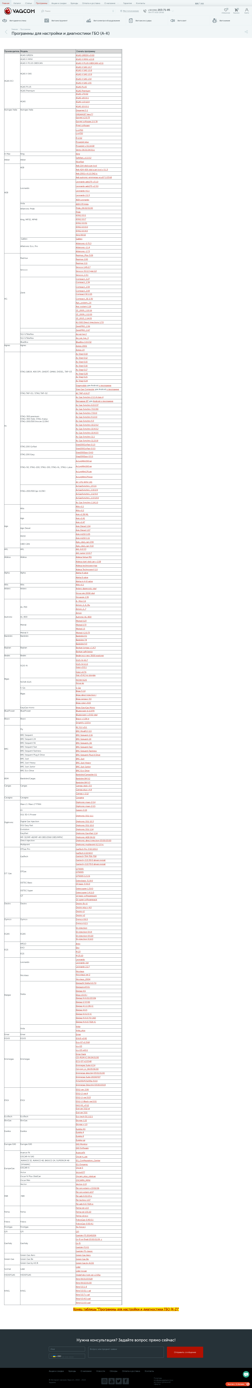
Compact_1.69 (83, 291)
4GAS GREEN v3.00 (85, 55)
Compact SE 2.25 (84, 294)
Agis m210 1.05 (83, 534)
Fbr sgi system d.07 (85, 1192)
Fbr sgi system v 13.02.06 (87, 1188)
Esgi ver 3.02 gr (83, 1108)
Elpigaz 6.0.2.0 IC (84, 1014)
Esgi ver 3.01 (81, 1112)
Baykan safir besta (84, 651)
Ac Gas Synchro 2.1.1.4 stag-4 (89, 397)
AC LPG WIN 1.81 (84, 482)
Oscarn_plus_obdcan (86, 1176)
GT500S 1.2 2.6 (83, 876)
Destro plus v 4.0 (84, 907)
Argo (78, 943)
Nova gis (80, 683)
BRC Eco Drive (83, 770)
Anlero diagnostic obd (86, 588)
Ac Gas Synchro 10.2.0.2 (87, 425)
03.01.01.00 (99, 1073)
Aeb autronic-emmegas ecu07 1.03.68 (94, 177)
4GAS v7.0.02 (82, 94)
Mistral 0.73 (81, 625)
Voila (78, 1026)
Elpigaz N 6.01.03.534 (86, 998)
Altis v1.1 (80, 506)
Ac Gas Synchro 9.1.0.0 (86, 417)
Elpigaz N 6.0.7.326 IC (86, 1022)
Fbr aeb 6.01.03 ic (84, 1196)
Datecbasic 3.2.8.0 (84, 880)
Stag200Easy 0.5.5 (84, 456)
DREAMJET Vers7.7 (84, 114)
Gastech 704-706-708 (86, 856)
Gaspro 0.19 (81, 810)
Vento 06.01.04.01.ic (85, 150)
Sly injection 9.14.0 (84, 939)
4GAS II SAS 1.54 (83, 79)
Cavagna (80, 797)
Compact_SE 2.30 (84, 298)
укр (202, 3)
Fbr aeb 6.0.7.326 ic (84, 1204)
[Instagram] (104, 1381)
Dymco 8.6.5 (82, 919)
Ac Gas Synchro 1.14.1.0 (87, 502)
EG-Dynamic (82, 1164)
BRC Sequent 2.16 (84, 735)
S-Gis (78, 688)
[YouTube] (111, 1381)
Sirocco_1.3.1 (82, 275)
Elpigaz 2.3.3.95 (83, 1002)
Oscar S (79, 1167)
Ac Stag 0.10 (82, 354)
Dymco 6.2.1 (82, 923)
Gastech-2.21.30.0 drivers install (91, 860)
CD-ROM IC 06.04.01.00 (87, 1057)
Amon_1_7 (81, 609)
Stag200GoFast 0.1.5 (85, 444)
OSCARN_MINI (83, 1180)
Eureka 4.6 (80, 1129)
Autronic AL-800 (83, 617)
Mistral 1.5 (80, 628)
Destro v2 (80, 915)
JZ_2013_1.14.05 (84, 318)
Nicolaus (80, 971)
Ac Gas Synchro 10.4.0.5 (87, 432)
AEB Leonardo (82, 199)
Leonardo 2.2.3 (83, 195)
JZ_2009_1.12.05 (84, 314)
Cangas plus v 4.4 (84, 789)
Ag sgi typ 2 (81, 334)
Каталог (17, 3)
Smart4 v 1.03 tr (83, 722)
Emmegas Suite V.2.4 (85, 1065)
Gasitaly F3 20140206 (86, 1235)
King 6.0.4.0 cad (83, 1298)
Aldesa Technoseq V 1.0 (87, 569)
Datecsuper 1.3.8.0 (84, 888)
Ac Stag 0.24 (82, 381)
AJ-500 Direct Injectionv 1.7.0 (90, 322)
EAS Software (82, 1148)
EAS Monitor (81, 1144)
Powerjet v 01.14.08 (85, 146)
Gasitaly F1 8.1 (82, 1247)
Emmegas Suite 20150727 (88, 1077)
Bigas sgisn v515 (83, 703)
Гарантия (127, 3)
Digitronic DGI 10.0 (85, 825)
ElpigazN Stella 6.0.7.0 (86, 983)
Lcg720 (79, 133)
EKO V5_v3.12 (82, 1105)
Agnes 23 (80, 350)
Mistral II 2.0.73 (83, 632)
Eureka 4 (80, 1132)
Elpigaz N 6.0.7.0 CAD (86, 1018)
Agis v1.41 (80, 518)
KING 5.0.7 (81, 219)
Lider (78, 1267)
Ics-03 (79, 1046)
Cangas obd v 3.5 (84, 785)
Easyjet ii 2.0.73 (83, 117)
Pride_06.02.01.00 (84, 208)
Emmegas (81, 1073)
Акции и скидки (58, 3)
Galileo (79, 239)
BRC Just (80, 759)
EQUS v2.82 (81, 1038)
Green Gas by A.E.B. (85, 1263)
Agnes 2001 (81, 346)
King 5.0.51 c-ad (83, 1290)
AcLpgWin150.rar (84, 461)
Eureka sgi (80, 1140)
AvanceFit (80, 1152)
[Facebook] (126, 1381)
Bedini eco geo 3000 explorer (90, 655)
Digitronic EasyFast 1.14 (87, 833)
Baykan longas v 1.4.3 (86, 647)
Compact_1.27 (83, 279)
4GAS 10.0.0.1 (82, 106)
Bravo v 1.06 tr (82, 718)
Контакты (140, 3)
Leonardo (80, 959)
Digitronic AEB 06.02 (85, 837)
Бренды (74, 3)
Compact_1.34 (83, 282)
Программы (41, 3)
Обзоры (113, 1371)
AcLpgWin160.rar (84, 466)
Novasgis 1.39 (82, 597)
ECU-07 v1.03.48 (83, 1061)
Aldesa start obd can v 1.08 (88, 561)
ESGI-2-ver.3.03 (83, 1097)
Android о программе (103, 401)
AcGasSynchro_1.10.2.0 (87, 490)
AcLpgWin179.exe (84, 477)
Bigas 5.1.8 (80, 691)
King (78, 154)
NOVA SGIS (81, 680)
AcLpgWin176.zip (84, 471)
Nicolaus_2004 (83, 979)
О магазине (109, 3)
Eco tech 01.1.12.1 (84, 1116)
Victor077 (80, 1172)
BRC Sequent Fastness (86, 751)
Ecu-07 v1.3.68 (83, 1042)
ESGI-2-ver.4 (82, 1093)
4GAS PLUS (81, 87)
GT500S (80, 869)
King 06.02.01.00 (84, 1283)
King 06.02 (81, 235)
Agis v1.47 (80, 522)
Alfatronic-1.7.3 (83, 251)
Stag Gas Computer (85, 389)
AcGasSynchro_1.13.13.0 (87, 498)
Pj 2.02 (79, 138)
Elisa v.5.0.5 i (81, 995)
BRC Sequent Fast (84, 747)
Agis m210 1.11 (83, 538)
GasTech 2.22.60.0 (84, 853)
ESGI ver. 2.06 (82, 1089)
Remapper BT (82, 401)
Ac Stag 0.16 (82, 365)
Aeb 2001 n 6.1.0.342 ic (87, 173)
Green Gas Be (82, 1259)
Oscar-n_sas (81, 1156)
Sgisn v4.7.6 (81, 672)
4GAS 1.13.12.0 (83, 102)
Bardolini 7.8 (81, 640)
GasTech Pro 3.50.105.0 (87, 849)
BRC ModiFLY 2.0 (84, 731)
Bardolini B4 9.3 (83, 782)
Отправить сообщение (185, 1352)
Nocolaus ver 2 (83, 974)
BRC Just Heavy (83, 762)
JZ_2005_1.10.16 (84, 310)
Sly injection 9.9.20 (84, 936)
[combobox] (55, 1356)
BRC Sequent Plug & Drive (88, 755)
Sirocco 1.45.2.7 (83, 267)
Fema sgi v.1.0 (82, 1208)
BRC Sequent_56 (84, 743)
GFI (77, 1231)
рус (197, 3)
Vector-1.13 (81, 1184)
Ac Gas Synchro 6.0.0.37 (87, 405)
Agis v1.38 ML (82, 514)
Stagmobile (81, 385)
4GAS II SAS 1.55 (83, 83)
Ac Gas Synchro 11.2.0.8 (87, 440)
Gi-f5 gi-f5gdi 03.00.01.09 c (89, 1239)
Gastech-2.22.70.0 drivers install (91, 864)
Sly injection (81, 928)
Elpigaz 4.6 (81, 991)
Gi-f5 (78, 1243)
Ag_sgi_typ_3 (82, 338)
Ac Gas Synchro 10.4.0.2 (87, 429)
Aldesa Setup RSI (84, 557)
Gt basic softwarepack (86, 896)
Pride (78, 212)
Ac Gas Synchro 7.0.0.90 (87, 409)
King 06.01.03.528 (84, 1279)
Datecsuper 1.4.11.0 (85, 892)
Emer (78, 1034)
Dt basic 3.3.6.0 (83, 884)
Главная (5, 3)
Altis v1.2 (80, 510)
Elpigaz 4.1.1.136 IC (84, 1006)
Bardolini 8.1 (81, 636)
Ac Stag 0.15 (82, 362)
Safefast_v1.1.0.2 (83, 158)
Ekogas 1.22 (81, 1120)
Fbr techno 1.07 (83, 1200)
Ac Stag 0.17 (81, 369)
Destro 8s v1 (82, 903)
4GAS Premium (83, 91)
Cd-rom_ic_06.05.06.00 (87, 1069)
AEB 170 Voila (82, 204)
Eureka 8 (80, 1136)
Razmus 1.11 (81, 263)
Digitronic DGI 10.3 (85, 821)
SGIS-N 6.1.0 (82, 664)
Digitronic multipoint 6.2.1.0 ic (90, 844)
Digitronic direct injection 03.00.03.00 (93, 840)
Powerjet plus (82, 142)
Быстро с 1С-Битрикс (236, 1384)
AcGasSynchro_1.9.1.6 (86, 486)
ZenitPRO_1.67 (83, 330)
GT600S (80, 872)
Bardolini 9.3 (81, 644)
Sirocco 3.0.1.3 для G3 (86, 271)
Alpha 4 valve (82, 573)
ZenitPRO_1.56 (83, 326)
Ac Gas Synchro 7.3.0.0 (86, 413)
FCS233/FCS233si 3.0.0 (87, 1081)
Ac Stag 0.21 (82, 377)
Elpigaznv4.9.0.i (83, 987)
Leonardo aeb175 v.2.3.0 (87, 186)
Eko (77, 947)
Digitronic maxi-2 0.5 (85, 806)
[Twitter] (119, 1381)
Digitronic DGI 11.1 (84, 816)
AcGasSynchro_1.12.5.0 (87, 494)
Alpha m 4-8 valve (84, 581)
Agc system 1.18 (83, 306)
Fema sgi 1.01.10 (83, 1212)
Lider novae (81, 1271)
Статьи (28, 3)
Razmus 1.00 (82, 259)
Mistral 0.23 (81, 621)
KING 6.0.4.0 (82, 231)
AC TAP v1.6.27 (83, 393)
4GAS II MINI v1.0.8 (85, 59)
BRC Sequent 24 (83, 739)
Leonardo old (82, 963)
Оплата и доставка (91, 3)
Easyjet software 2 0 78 (87, 121)
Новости (100, 1371)
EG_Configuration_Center (88, 1160)
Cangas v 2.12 (82, 793)
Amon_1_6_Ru (83, 605)
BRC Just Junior (83, 766)
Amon (79, 613)
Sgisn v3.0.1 (81, 667)
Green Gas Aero (83, 1255)
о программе (105, 385)
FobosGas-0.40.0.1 (84, 1219)
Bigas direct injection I (86, 695)
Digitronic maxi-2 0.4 (85, 802)
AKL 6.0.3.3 (81, 549)
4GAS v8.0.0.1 (82, 98)
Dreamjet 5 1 (82, 110)
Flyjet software (83, 125)
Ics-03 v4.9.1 (82, 1050)
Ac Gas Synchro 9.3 (85, 421)
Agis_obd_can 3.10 (85, 546)
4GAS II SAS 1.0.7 (84, 67)
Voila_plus (80, 1030)
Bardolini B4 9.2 (83, 778)
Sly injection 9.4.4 (84, 932)
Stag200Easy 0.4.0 (84, 452)
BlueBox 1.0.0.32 (83, 342)
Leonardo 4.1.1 (83, 191)
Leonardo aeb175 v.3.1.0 (87, 181)
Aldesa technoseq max (86, 565)
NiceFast (80, 161)
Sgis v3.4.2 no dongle (86, 675)
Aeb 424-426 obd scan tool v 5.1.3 (92, 169)
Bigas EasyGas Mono (85, 707)
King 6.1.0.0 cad (83, 1302)
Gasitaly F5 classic (84, 1251)
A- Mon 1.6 (81, 601)
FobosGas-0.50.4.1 (84, 1223)
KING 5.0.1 (81, 215)
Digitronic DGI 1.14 (84, 829)
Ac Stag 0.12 (82, 358)
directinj (90, 1073)
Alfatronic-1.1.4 (83, 247)
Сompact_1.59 (83, 287)
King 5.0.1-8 (81, 1286)
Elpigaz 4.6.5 (81, 1010)
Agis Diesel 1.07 (83, 530)
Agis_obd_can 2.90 (85, 542)
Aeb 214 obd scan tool (86, 165)
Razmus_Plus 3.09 (84, 255)
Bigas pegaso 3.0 (83, 699)
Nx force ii (80, 1227)
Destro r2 (80, 911)
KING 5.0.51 (81, 223)
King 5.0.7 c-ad (83, 1294)
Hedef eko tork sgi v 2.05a (88, 1275)
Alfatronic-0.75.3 (83, 243)
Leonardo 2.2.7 (83, 966)
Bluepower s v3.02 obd (86, 715)
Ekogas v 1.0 (81, 1124)
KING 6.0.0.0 (82, 227)
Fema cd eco (82, 1216)
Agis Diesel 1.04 (83, 526)
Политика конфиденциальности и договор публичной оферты (163, 1381)
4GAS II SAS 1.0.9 (84, 74)
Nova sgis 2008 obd (85, 593)
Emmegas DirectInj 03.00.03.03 (91, 1085)
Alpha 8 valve (82, 577)
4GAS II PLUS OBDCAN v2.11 (89, 63)
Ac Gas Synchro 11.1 (85, 436)
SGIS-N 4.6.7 (82, 660)
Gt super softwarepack (86, 899)
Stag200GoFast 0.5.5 (85, 448)
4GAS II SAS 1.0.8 (84, 70)
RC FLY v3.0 (81, 727)
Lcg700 (79, 130)
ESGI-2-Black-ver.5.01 (86, 1101)
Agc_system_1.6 (83, 302)
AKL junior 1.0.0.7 (84, 553)
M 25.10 (79, 955)
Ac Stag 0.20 (82, 373)
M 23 (78, 951)
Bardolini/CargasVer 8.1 (86, 774)
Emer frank (81, 1054)
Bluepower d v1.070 (85, 711)
